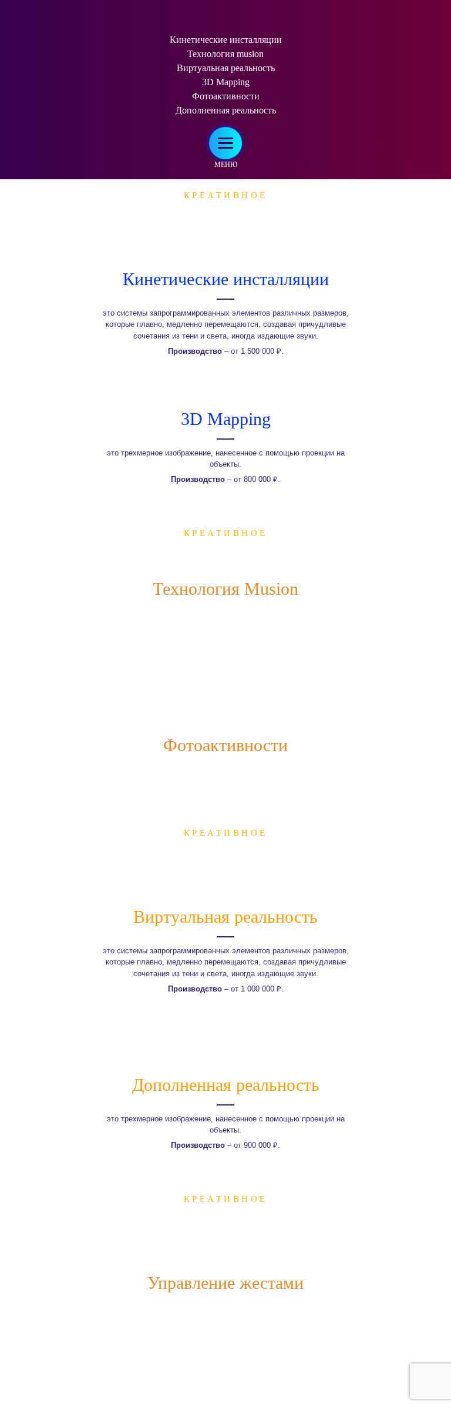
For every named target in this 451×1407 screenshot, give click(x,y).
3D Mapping (226, 82)
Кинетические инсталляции (226, 40)
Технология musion (225, 54)
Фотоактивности (226, 96)
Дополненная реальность (226, 110)
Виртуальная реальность (226, 68)
